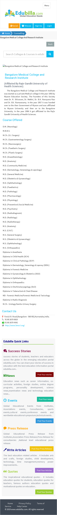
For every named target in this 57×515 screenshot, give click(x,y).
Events (12, 400)
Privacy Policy (25, 503)
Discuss (27, 25)
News (11, 376)
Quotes (13, 471)
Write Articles (16, 450)
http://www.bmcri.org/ (15, 325)
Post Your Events (44, 421)
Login (49, 25)
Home (10, 503)
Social (15, 25)
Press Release (17, 428)
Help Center (22, 506)
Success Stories (19, 351)
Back (50, 44)
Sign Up (38, 25)
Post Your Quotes (44, 492)
